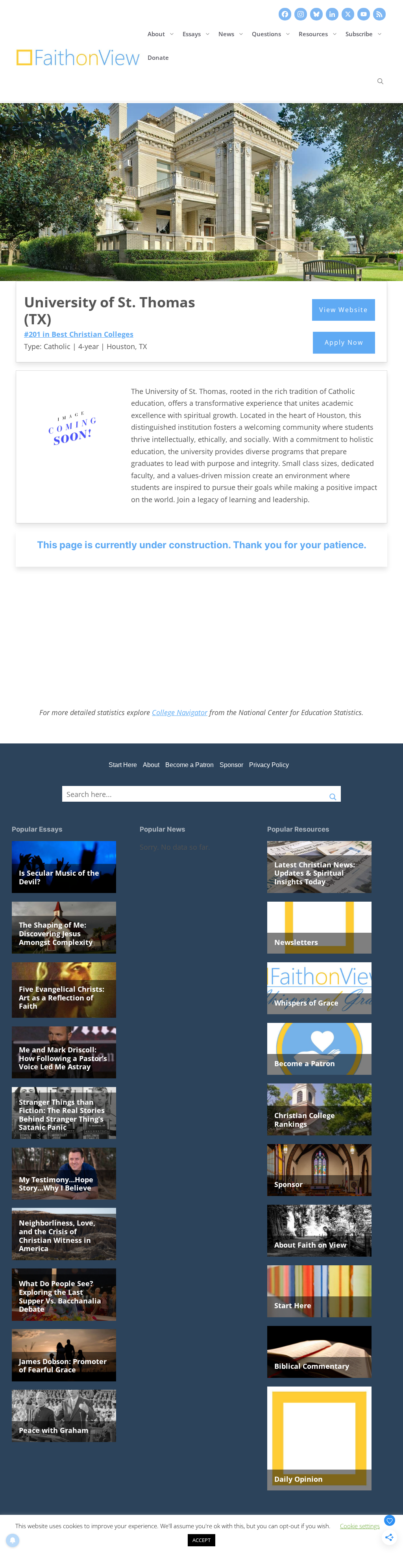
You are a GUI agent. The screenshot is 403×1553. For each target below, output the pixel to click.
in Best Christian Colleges (78, 334)
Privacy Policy (269, 765)
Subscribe (359, 34)
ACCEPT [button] (201, 1540)
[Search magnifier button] (333, 794)
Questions (266, 34)
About (156, 34)
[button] (380, 81)
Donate (158, 57)
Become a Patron (189, 765)
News (226, 34)
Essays (192, 34)
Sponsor (231, 765)
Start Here (123, 765)
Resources (313, 34)
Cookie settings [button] (360, 1526)
